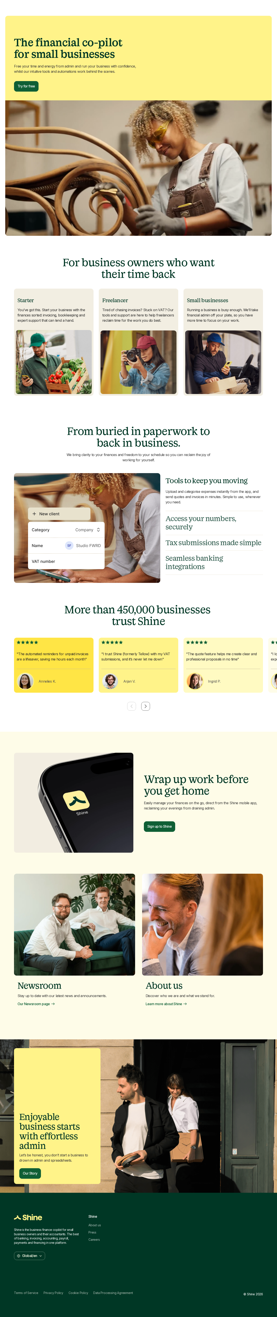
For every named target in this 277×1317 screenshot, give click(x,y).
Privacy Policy (53, 1293)
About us (94, 1225)
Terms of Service (26, 1293)
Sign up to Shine (159, 826)
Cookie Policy (78, 1293)
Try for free (26, 86)
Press (92, 1232)
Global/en (29, 1255)
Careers (94, 1239)
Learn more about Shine (164, 1004)
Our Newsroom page (34, 1004)
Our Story (30, 1173)
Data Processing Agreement (113, 1293)
